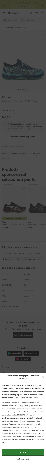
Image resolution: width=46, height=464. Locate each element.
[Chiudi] (43, 377)
